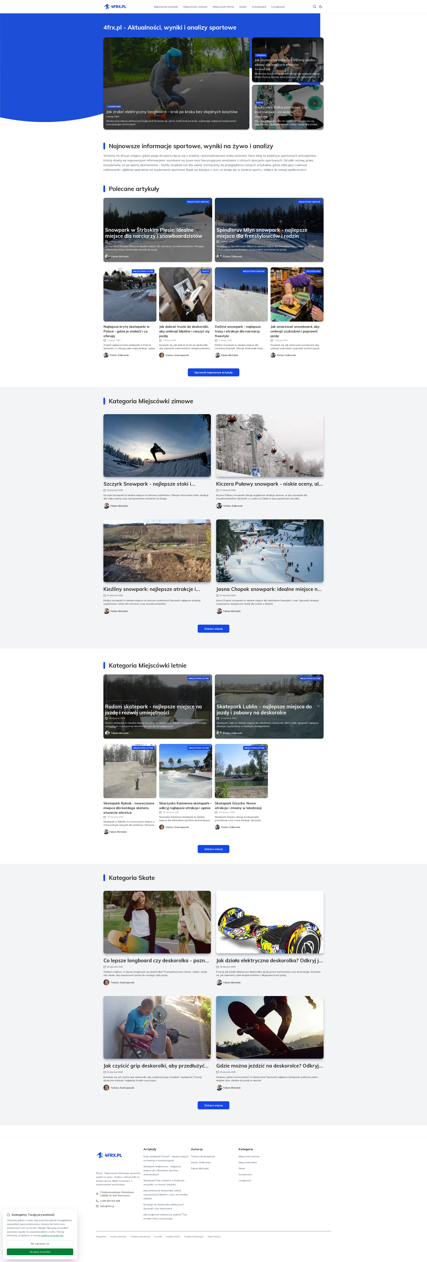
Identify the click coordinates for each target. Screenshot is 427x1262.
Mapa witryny (214, 1236)
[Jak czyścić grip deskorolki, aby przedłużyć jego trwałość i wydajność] (157, 1027)
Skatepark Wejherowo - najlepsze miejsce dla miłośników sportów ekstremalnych (162, 1170)
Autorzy (197, 1149)
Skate (243, 6)
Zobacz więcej (213, 628)
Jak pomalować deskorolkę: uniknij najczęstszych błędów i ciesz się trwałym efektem (165, 1194)
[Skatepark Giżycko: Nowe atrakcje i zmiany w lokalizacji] (241, 771)
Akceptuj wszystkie (40, 1251)
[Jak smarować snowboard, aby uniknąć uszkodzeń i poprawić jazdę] (297, 294)
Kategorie (246, 1149)
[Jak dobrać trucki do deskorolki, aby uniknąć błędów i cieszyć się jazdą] (185, 294)
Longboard (278, 6)
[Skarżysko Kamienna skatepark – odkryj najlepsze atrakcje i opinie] (185, 771)
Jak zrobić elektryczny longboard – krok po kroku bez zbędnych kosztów (172, 111)
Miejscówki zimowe (195, 6)
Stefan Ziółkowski (232, 256)
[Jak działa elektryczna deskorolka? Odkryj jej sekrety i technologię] (270, 922)
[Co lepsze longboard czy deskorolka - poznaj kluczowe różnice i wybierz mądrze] (157, 922)
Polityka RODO (173, 1236)
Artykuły (149, 1149)
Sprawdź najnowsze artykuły (213, 372)
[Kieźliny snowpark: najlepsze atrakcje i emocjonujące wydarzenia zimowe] (157, 550)
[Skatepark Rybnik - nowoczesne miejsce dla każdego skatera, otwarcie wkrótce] (129, 771)
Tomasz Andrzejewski (122, 982)
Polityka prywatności (140, 1236)
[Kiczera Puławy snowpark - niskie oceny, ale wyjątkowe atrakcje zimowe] (270, 445)
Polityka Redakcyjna (194, 1236)
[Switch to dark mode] (321, 7)
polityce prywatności (52, 1235)
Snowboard (259, 6)
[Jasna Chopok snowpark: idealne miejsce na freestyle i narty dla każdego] (270, 550)
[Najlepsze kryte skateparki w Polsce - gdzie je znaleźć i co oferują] (129, 294)
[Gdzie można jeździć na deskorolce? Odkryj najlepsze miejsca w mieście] (270, 1027)
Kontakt (158, 1236)
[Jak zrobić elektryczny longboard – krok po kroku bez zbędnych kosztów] (176, 83)
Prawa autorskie (118, 1236)
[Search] (314, 6)
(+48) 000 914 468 (110, 1200)
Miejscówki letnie (223, 6)
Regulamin (101, 1236)
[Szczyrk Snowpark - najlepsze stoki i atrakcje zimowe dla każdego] (157, 445)
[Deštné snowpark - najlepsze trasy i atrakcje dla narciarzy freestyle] (241, 294)
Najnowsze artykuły (166, 6)
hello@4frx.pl (107, 1206)
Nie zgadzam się (40, 1243)
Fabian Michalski (120, 256)
